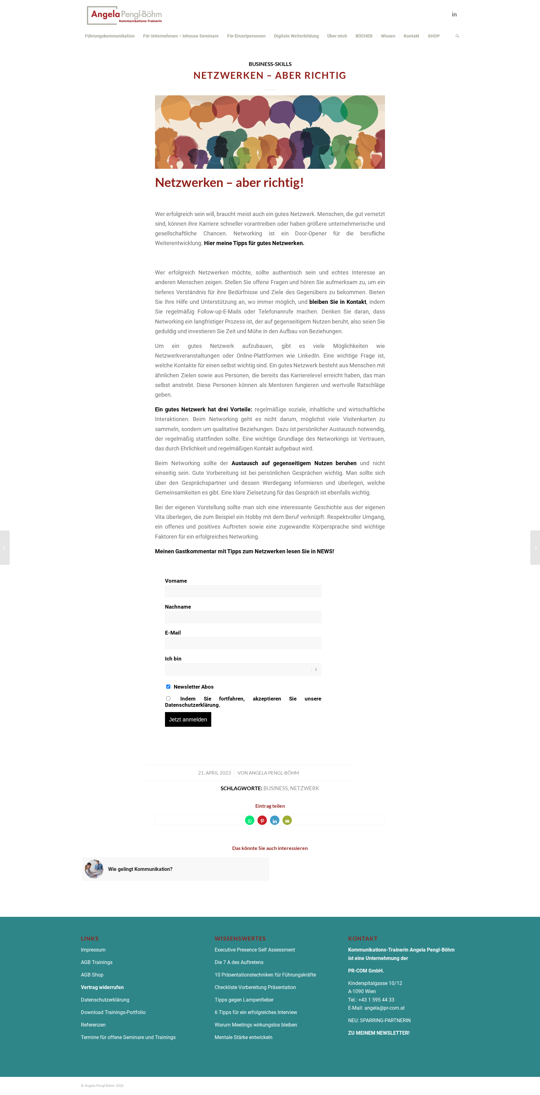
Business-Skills (270, 64)
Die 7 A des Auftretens (239, 962)
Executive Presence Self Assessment (255, 950)
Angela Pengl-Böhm (274, 773)
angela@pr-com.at (384, 1008)
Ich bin (173, 658)
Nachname (178, 607)
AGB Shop (92, 975)
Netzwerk (304, 788)
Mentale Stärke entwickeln (243, 1037)
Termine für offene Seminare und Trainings (128, 1037)
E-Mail (173, 633)
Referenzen (93, 1025)
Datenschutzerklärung (106, 1000)
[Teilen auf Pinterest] (262, 820)
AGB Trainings (96, 962)
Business (275, 788)
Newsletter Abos (193, 687)
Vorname (176, 581)
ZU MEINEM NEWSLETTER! (378, 1033)
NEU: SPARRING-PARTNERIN (379, 1020)
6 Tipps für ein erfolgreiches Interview (256, 1012)
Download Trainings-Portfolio (113, 1012)
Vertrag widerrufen (102, 987)
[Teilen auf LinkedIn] (274, 820)
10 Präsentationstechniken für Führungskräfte (265, 975)
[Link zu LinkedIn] (454, 14)
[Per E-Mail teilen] (287, 820)
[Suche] (455, 36)
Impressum (93, 950)
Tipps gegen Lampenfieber (244, 1000)
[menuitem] (110, 36)
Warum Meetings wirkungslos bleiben (256, 1025)
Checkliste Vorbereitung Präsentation (255, 987)
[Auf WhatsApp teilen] (249, 820)
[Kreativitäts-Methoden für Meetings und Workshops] (5, 547)
